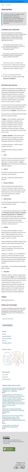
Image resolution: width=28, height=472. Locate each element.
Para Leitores (5, 374)
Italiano (4, 340)
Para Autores (5, 377)
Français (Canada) (6, 338)
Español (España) (6, 336)
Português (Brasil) (6, 343)
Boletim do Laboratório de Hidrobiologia (13, 1)
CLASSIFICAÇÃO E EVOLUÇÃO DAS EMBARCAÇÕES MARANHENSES (10, 426)
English (4, 334)
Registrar (17, 21)
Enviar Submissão (7, 325)
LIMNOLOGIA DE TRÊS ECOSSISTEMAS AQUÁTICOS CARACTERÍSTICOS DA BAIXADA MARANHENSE (13, 410)
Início (2, 5)
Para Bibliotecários (6, 379)
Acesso (19, 20)
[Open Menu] (1, 1)
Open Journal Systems (7, 318)
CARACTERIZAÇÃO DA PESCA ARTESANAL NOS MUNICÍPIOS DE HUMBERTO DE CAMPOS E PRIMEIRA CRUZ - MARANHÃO (13, 389)
